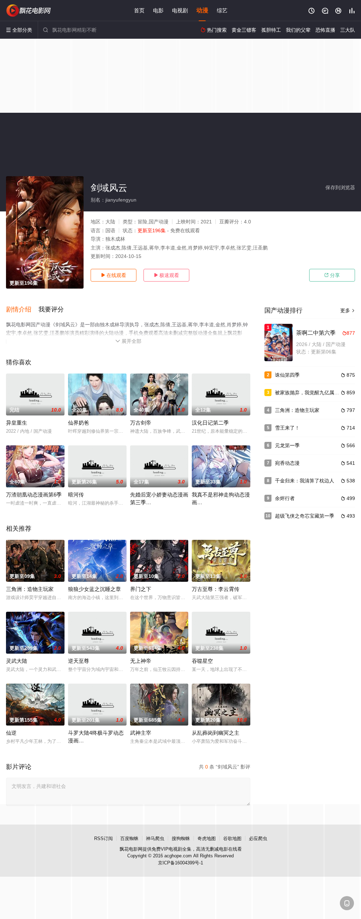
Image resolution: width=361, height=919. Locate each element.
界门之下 (140, 589)
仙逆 (11, 733)
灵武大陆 (16, 661)
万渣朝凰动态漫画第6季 (34, 495)
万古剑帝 (140, 423)
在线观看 (113, 275)
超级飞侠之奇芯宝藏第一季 (304, 516)
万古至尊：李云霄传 (215, 589)
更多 (347, 310)
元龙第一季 (287, 445)
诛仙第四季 (287, 375)
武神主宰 (140, 733)
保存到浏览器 (340, 187)
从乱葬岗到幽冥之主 (215, 733)
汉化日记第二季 (210, 423)
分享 (332, 275)
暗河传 (76, 495)
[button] (22, 309)
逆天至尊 (78, 661)
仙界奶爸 (78, 423)
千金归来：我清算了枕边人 (304, 480)
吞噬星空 (202, 661)
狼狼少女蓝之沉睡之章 (94, 589)
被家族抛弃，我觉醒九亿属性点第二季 (317, 392)
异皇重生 (16, 423)
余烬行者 (285, 498)
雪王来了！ (287, 428)
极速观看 (166, 275)
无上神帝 (140, 661)
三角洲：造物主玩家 (30, 589)
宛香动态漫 (287, 463)
